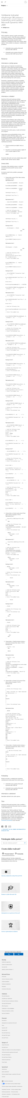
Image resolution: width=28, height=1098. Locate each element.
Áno (9, 954)
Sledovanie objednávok (6, 984)
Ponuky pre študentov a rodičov (8, 1010)
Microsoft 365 (4, 967)
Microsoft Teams (5, 1037)
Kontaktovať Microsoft (6, 1089)
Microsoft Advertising (6, 1032)
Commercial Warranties (6, 989)
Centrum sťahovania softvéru (7, 979)
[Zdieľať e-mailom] (9, 826)
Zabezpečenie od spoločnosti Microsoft (10, 913)
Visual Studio (4, 1062)
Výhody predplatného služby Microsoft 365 (11, 875)
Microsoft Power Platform (6, 1057)
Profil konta (4, 976)
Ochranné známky (14, 1091)
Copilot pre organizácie (6, 962)
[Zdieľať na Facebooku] (2, 826)
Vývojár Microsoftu (5, 1044)
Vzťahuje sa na (5, 27)
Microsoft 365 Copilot (6, 1035)
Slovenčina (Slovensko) (8, 1081)
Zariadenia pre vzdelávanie (7, 998)
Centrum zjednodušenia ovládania (9, 931)
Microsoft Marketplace (6, 1054)
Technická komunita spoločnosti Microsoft (10, 1052)
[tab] (8, 854)
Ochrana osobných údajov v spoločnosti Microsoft (11, 1074)
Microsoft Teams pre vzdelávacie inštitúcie (10, 1001)
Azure (3, 1025)
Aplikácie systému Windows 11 (7, 969)
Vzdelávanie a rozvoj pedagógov (8, 1008)
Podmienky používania (6, 820)
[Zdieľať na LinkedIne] (5, 826)
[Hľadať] (25, 842)
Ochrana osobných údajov (16, 1089)
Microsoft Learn (5, 1047)
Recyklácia (4, 986)
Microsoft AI (4, 1020)
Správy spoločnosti (5, 1071)
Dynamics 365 (4, 1027)
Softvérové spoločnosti (6, 1059)
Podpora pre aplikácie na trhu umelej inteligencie (11, 1049)
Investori (3, 1076)
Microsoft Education (5, 996)
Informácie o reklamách (6, 1094)
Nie (18, 954)
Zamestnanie (4, 1069)
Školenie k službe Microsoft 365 (8, 894)
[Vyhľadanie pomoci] (5, 2)
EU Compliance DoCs (16, 1094)
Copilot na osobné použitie (7, 964)
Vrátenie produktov (5, 981)
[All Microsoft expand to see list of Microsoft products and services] (2, 2)
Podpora (3, 5)
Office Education (5, 1005)
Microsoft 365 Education (6, 1003)
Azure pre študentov (5, 1013)
